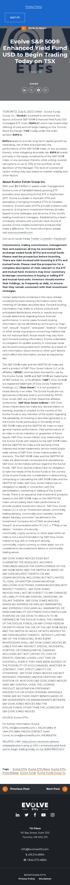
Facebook (60, 238)
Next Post (53, 788)
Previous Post (19, 788)
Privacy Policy (27, 878)
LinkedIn (47, 238)
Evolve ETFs (20, 769)
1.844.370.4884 (35, 859)
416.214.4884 (35, 854)
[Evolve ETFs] (35, 807)
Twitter (35, 238)
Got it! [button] (15, 17)
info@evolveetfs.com (35, 849)
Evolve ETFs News (39, 769)
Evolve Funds (28, 772)
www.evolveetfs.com (20, 232)
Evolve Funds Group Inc (51, 772)
